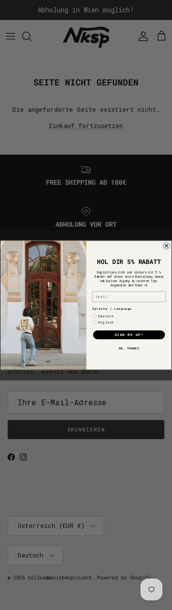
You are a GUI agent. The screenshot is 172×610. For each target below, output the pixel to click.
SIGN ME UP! (129, 334)
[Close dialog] (166, 245)
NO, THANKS (129, 347)
